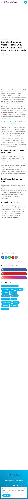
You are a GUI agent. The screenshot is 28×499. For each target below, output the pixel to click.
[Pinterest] (12, 257)
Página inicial (4, 39)
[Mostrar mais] (19, 257)
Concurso (5, 292)
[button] (2, 2)
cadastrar (5, 305)
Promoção (14, 295)
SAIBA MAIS (5, 492)
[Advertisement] (14, 22)
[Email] (16, 257)
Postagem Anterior (6, 262)
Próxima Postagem (21, 262)
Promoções (5, 299)
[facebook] (14, 269)
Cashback (19, 289)
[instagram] (14, 277)
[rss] (10, 485)
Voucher (16, 302)
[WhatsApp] (9, 257)
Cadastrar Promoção (14, 39)
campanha (14, 305)
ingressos (5, 309)
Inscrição (13, 292)
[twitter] (17, 485)
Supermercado (6, 302)
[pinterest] (14, 273)
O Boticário (5, 295)
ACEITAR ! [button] (6, 495)
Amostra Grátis (6, 286)
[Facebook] (2, 257)
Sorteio (14, 299)
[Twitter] (6, 257)
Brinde (15, 286)
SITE (7, 156)
